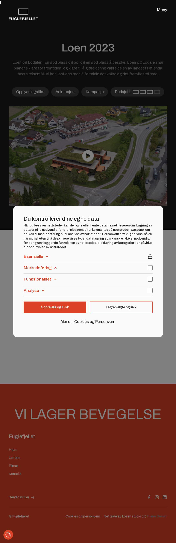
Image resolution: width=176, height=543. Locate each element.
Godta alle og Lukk (55, 307)
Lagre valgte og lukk (121, 307)
